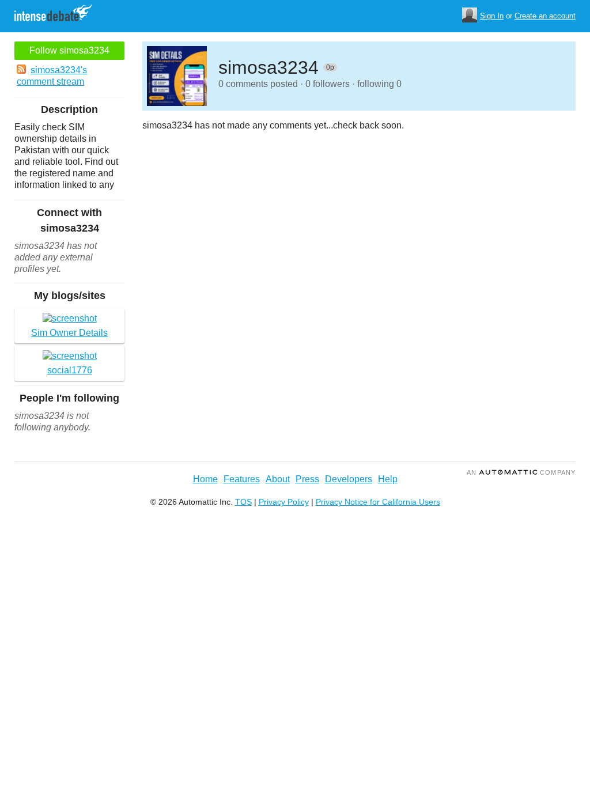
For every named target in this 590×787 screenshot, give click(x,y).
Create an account (545, 16)
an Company (521, 472)
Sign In (492, 16)
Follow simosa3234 (69, 50)
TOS (243, 501)
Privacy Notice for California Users (378, 501)
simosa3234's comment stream (52, 75)
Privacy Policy (284, 501)
